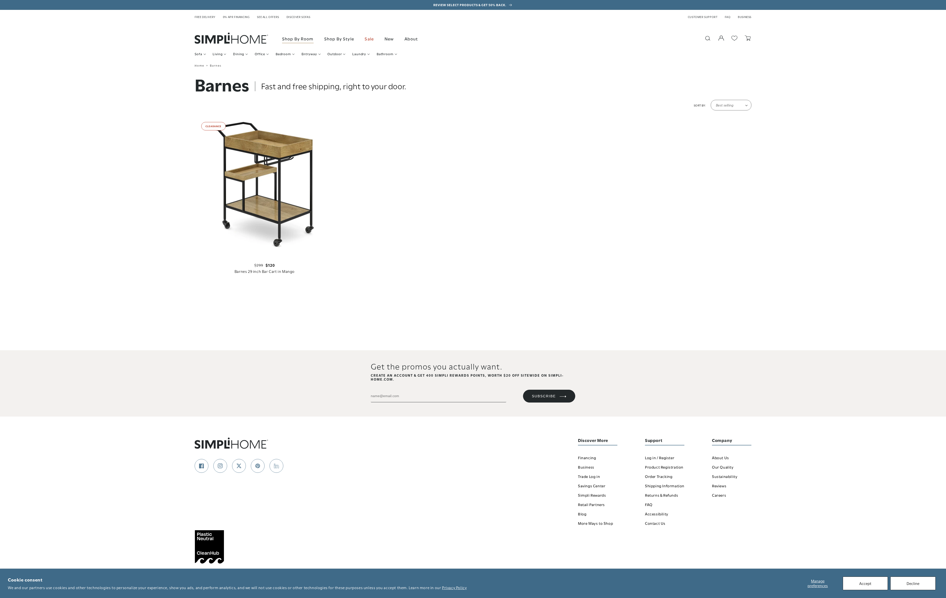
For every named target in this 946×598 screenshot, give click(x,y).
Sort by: (700, 105)
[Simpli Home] (232, 38)
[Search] (707, 38)
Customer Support (703, 16)
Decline (913, 583)
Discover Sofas (298, 16)
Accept (865, 583)
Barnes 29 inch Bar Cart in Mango (265, 271)
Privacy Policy (454, 587)
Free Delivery (205, 16)
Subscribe (544, 396)
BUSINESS (744, 16)
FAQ (727, 16)
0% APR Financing (236, 16)
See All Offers (268, 16)
